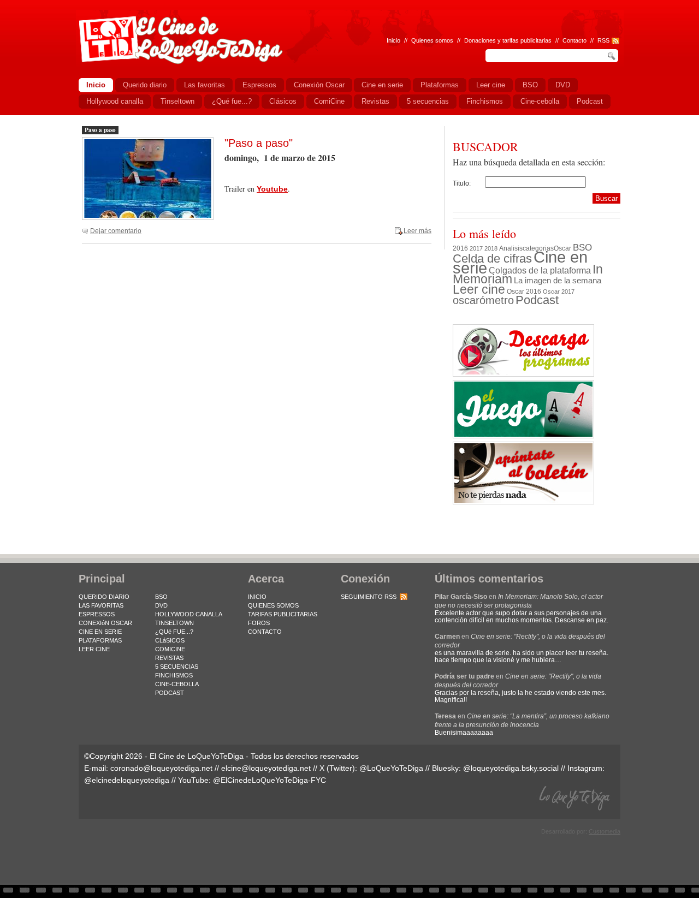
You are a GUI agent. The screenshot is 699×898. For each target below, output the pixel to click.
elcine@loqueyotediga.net (266, 768)
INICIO (257, 596)
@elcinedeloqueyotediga (126, 780)
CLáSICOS (170, 640)
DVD (161, 605)
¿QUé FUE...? (174, 631)
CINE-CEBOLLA (177, 684)
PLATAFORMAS (100, 640)
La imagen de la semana (557, 280)
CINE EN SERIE (100, 631)
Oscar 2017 (558, 291)
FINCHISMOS (174, 675)
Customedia (604, 831)
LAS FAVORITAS (101, 605)
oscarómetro (483, 300)
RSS (603, 40)
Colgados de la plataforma (540, 270)
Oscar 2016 (524, 291)
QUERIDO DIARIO (104, 596)
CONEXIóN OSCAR (105, 623)
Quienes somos (432, 40)
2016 (460, 248)
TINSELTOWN (174, 623)
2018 (490, 248)
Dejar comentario (115, 231)
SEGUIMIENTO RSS (368, 596)
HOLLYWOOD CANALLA (188, 614)
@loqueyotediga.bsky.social (511, 768)
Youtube (272, 189)
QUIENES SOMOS (273, 605)
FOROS (259, 623)
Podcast (537, 300)
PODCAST (169, 692)
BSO (582, 247)
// (592, 40)
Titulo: (462, 183)
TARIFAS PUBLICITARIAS (282, 614)
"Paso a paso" (258, 143)
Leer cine (479, 289)
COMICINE (170, 649)
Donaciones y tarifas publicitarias (508, 40)
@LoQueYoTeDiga (391, 768)
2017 (476, 248)
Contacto (574, 40)
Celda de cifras (492, 258)
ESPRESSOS (97, 614)
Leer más (417, 231)
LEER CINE (94, 649)
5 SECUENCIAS (176, 666)
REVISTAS (169, 658)
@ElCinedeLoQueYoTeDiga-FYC (269, 780)
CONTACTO (265, 631)
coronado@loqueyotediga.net (161, 768)
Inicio (393, 40)
